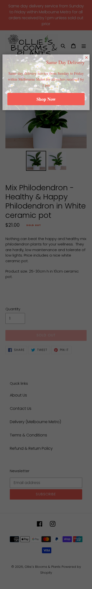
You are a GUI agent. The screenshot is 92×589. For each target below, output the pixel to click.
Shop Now (46, 99)
